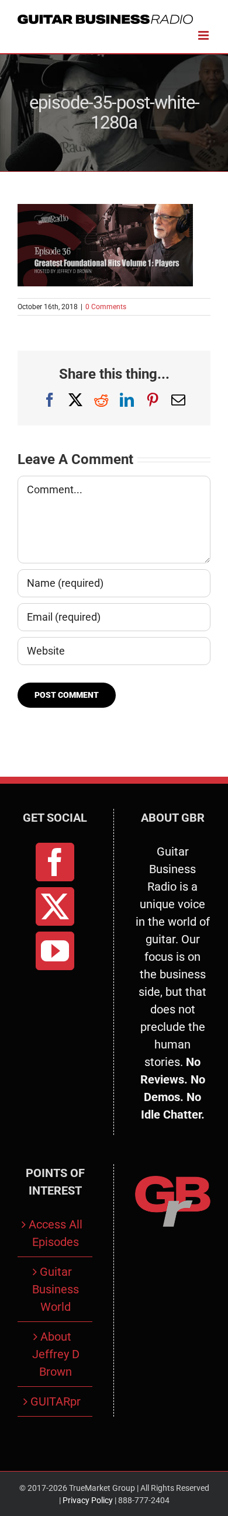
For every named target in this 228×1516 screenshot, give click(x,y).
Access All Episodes (55, 1233)
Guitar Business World (55, 1289)
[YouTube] (55, 951)
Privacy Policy (88, 1500)
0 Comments (105, 307)
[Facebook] (55, 862)
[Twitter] (55, 906)
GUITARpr (55, 1401)
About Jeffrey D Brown (56, 1354)
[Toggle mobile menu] (204, 35)
